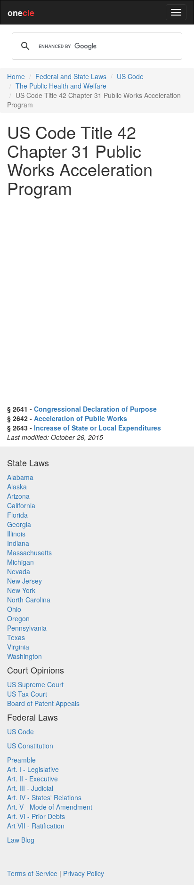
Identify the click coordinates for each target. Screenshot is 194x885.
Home (16, 76)
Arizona (18, 496)
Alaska (17, 486)
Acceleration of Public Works (80, 418)
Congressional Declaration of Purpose (95, 409)
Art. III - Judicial (30, 788)
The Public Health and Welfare (61, 85)
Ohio (14, 609)
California (21, 505)
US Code (130, 76)
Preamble (21, 759)
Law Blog (20, 839)
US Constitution (30, 745)
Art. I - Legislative (33, 769)
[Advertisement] (97, 300)
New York (21, 590)
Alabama (20, 477)
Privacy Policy (83, 873)
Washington (24, 656)
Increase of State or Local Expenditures (97, 427)
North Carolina (28, 599)
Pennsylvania (27, 628)
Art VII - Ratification (36, 825)
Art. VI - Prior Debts (36, 816)
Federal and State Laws (70, 76)
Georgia (19, 524)
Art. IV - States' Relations (44, 797)
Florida (17, 515)
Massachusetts (29, 552)
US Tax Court (27, 693)
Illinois (16, 533)
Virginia (18, 646)
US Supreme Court (35, 684)
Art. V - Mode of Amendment (49, 807)
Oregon (18, 618)
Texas (16, 637)
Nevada (18, 571)
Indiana (18, 543)
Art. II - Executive (32, 778)
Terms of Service (32, 873)
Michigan (20, 562)
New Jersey (24, 580)
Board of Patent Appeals (43, 703)
